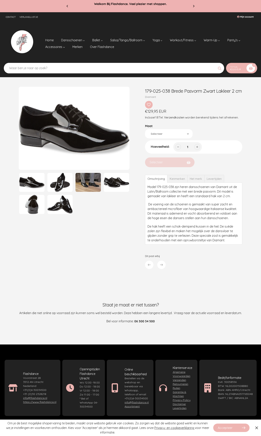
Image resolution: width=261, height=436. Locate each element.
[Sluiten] (256, 427)
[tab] (156, 179)
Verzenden (179, 380)
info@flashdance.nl (35, 398)
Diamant (150, 97)
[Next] (193, 6)
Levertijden (179, 408)
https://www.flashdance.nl (39, 402)
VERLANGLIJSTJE (28, 16)
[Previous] (67, 6)
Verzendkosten (174, 117)
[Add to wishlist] (149, 105)
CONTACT (11, 16)
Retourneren (180, 384)
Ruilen (176, 388)
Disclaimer (179, 404)
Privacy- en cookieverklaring (174, 428)
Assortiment (132, 406)
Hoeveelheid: (160, 146)
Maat (149, 126)
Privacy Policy (181, 400)
